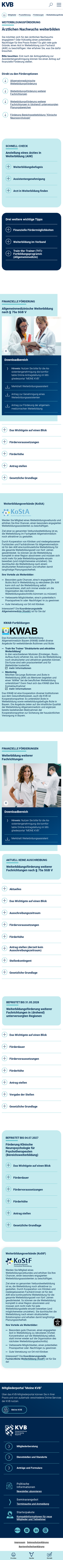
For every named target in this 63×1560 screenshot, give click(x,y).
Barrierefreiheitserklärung (31, 1546)
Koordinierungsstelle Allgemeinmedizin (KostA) (22, 610)
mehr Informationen (20, 668)
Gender (31, 1558)
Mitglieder (12, 15)
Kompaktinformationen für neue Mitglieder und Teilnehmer (34, 1518)
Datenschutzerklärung (38, 1542)
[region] (6, 351)
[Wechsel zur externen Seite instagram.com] (27, 1532)
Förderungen (38, 15)
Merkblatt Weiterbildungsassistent (29, 386)
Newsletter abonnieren (29, 1491)
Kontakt (49, 1558)
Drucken (13, 1558)
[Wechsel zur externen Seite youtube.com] (17, 1532)
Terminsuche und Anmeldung (33, 1503)
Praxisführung (25, 15)
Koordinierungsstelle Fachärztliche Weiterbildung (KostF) (26, 1357)
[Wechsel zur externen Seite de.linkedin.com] (36, 1532)
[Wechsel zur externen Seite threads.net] (45, 1532)
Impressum (19, 1542)
